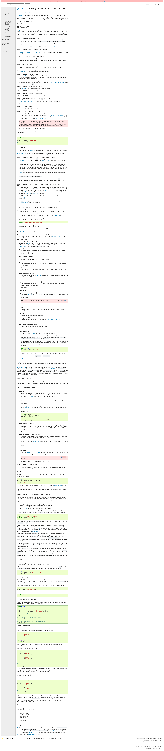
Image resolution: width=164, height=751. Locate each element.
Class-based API (7, 13)
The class (9, 15)
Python (4, 4)
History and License (151, 744)
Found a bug (159, 748)
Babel (39, 528)
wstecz (151, 4)
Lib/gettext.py (27, 12)
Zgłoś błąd (4, 50)
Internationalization (58, 4)
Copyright (146, 740)
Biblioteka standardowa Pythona (47, 4)
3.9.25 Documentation (35, 4)
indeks (161, 4)
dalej (154, 4)
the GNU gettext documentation (57, 82)
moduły (157, 4)
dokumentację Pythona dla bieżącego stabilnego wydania (110, 1)
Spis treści (4, 8)
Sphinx (159, 749)
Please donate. (159, 746)
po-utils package (36, 531)
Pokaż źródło (4, 51)
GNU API (7, 12)
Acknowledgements (7, 36)
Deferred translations (9, 35)
